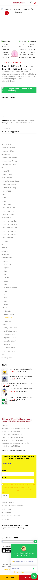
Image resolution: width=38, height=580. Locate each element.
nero (5, 291)
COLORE (13, 120)
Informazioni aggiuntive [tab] (10, 132)
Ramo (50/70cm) (10, 344)
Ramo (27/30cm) (10, 341)
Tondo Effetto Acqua (10, 188)
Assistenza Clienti (8, 502)
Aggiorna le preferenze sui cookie (13, 450)
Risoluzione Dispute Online (11, 516)
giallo (5, 284)
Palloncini (5, 251)
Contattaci (5, 519)
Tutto (3, 354)
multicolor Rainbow (10, 288)
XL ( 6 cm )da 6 (9, 351)
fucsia (6, 281)
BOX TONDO (6, 168)
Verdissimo (7, 321)
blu (5, 274)
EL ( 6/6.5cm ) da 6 (10, 328)
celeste (6, 278)
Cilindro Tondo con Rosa (10, 181)
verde (6, 304)
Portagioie (5, 254)
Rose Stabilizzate (17, 123)
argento (6, 268)
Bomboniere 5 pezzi (9, 164)
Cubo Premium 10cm (10, 221)
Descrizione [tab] (6, 128)
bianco (6, 271)
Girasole (5, 241)
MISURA (4, 123)
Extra (3, 244)
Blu (4, 194)
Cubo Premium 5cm (10, 228)
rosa (8, 123)
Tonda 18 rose (7, 171)
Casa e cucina (7, 178)
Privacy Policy (6, 512)
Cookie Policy (6, 509)
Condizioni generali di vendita (12, 506)
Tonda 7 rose (7, 174)
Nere (4, 198)
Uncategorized (7, 358)
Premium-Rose (9, 314)
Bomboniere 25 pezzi (10, 161)
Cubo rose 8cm (8, 238)
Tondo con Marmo (9, 184)
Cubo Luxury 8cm (9, 211)
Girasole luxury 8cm (10, 214)
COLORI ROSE (6, 191)
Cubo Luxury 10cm (9, 208)
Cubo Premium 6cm (10, 231)
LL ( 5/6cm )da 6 (22, 120)
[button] (34, 1)
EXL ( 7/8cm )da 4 (10, 331)
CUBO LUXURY (6, 204)
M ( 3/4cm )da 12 (10, 338)
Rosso (5, 201)
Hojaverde (7, 311)
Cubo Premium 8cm (10, 234)
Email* (4, 477)
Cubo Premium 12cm (10, 224)
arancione (7, 264)
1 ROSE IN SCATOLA (8, 144)
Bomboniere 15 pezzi (10, 158)
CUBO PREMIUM (7, 218)
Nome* (4, 470)
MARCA (31, 120)
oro (5, 294)
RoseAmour (27, 123)
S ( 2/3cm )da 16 (9, 348)
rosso (5, 301)
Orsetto (4, 248)
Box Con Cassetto (9, 148)
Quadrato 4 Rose (9, 151)
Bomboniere (6, 154)
